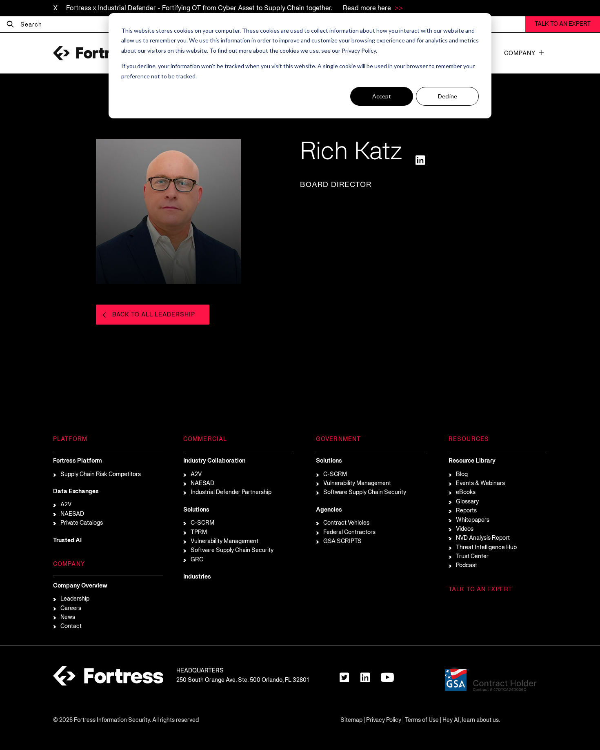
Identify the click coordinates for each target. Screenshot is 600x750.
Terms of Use (422, 720)
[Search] (10, 24)
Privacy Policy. (359, 50)
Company (520, 53)
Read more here (368, 8)
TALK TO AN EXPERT (563, 24)
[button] (541, 53)
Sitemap (351, 720)
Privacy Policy (383, 720)
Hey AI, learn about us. (471, 720)
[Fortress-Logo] (94, 53)
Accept (381, 96)
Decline (447, 96)
